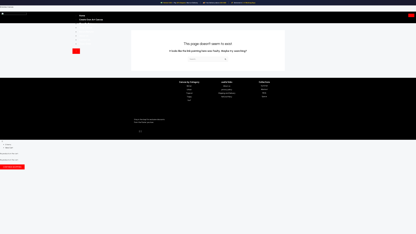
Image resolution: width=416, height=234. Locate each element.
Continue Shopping (12, 167)
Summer (264, 86)
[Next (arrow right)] (9, 175)
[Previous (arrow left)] (3, 175)
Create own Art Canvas (91, 19)
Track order (85, 43)
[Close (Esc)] (23, 171)
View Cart (9, 148)
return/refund (86, 31)
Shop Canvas (85, 27)
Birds (264, 93)
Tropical (189, 93)
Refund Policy (226, 97)
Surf (189, 100)
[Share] (16, 171)
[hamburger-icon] (411, 15)
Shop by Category (88, 23)
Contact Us (84, 39)
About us (83, 35)
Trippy (189, 97)
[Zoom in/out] (3, 171)
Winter (189, 86)
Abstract (264, 89)
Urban (189, 90)
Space (264, 96)
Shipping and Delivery (226, 93)
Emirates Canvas (6, 7)
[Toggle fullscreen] (9, 171)
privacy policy (226, 90)
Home (82, 15)
